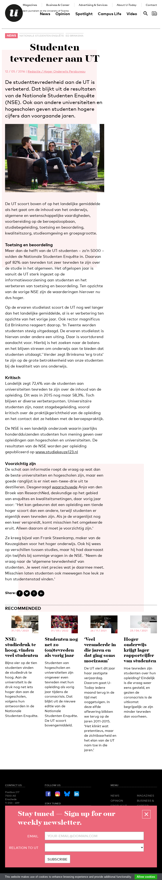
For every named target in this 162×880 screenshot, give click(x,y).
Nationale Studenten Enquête (41, 35)
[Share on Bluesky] (27, 593)
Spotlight (84, 13)
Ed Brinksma (75, 35)
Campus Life (109, 13)
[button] (146, 814)
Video (132, 13)
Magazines (30, 5)
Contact (151, 5)
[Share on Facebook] (19, 593)
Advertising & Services (93, 5)
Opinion (62, 13)
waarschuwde (64, 487)
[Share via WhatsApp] (34, 593)
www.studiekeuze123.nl (56, 451)
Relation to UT (23, 848)
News (45, 13)
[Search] (154, 13)
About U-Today (126, 5)
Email (32, 836)
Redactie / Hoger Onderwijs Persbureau (56, 71)
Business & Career (57, 5)
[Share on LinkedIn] (41, 593)
